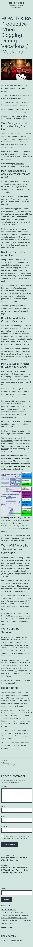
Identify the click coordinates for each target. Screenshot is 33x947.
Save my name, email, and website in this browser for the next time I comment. (16, 837)
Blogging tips (15, 765)
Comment (4, 786)
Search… (4, 888)
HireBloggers (16, 3)
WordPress (19, 940)
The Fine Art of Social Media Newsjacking (15, 915)
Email (3, 816)
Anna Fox (6, 763)
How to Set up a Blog (8, 909)
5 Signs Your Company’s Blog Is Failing (14, 918)
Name (3, 806)
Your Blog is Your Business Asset (12, 912)
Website (4, 826)
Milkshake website (22, 308)
